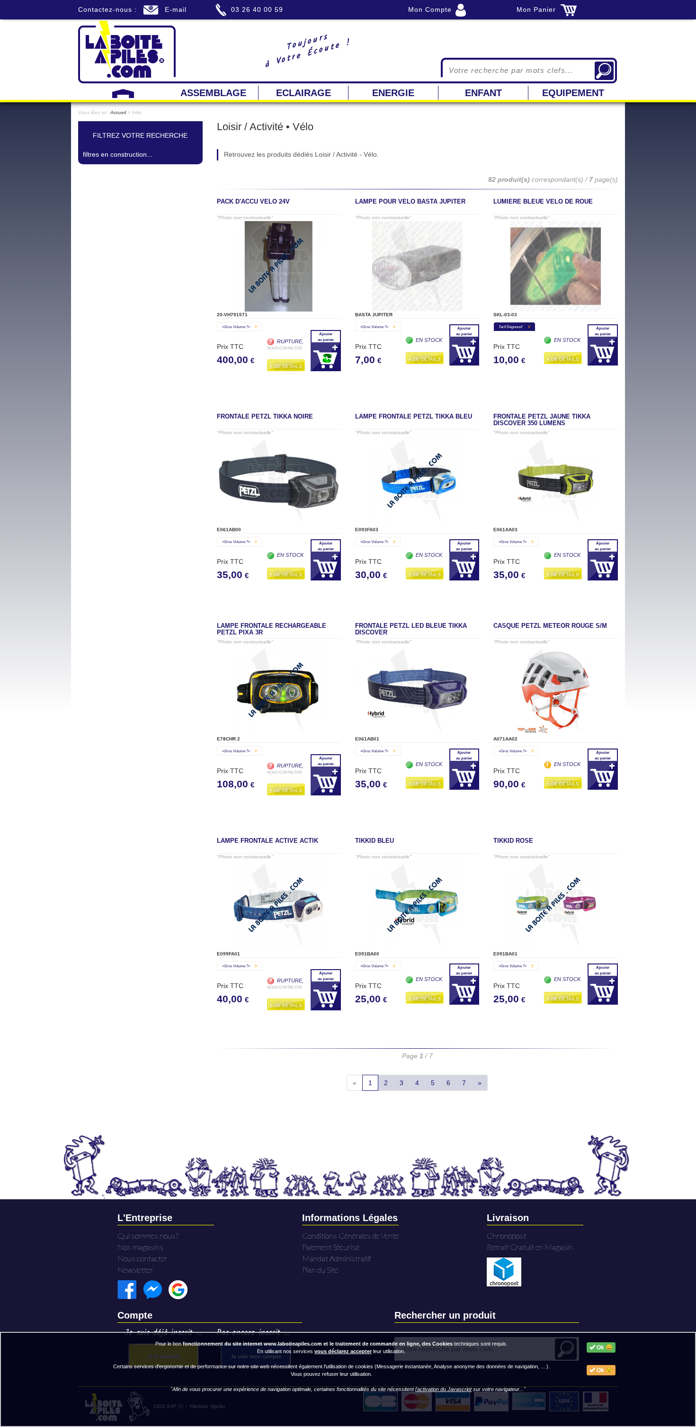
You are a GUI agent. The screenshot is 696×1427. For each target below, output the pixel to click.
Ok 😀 (604, 1347)
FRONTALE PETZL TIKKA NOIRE (265, 416)
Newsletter (135, 1270)
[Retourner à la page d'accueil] (127, 51)
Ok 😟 (604, 1370)
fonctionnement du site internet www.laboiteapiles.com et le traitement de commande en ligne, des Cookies (318, 1344)
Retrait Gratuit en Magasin (530, 1247)
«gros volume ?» (239, 326)
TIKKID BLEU (374, 841)
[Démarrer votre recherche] (604, 71)
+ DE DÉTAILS (286, 366)
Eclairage (303, 93)
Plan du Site (320, 1270)
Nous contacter (142, 1258)
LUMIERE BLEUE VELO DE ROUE (543, 201)
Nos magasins (140, 1247)
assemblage (213, 93)
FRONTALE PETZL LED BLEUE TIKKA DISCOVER (411, 629)
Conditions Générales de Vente (350, 1235)
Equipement (573, 93)
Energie (393, 93)
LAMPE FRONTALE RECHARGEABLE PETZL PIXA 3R (271, 629)
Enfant (483, 93)
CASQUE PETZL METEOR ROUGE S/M (550, 626)
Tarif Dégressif (514, 326)
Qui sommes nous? (147, 1235)
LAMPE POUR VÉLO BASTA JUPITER (410, 201)
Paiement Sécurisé (330, 1247)
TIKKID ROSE (513, 841)
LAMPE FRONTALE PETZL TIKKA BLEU (413, 416)
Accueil (118, 112)
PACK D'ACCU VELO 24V (253, 201)
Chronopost (506, 1235)
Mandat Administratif (336, 1258)
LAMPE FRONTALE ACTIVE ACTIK (267, 841)
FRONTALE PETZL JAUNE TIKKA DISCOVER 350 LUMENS (541, 420)
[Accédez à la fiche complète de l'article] (279, 266)
